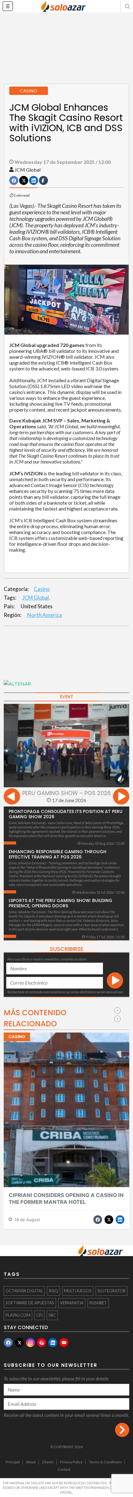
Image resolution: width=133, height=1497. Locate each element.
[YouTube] (63, 1342)
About (31, 1462)
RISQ (53, 1290)
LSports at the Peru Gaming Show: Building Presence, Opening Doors (60, 903)
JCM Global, (36, 597)
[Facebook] (8, 1342)
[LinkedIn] (52, 1342)
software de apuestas (30, 1302)
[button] (127, 6)
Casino (42, 589)
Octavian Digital (24, 1290)
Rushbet (98, 1302)
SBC (52, 1315)
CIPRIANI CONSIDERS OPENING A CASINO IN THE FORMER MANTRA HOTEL (66, 1198)
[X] (19, 1342)
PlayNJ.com (18, 1315)
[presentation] (12, 797)
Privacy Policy (71, 1462)
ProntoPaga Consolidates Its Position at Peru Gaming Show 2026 (65, 814)
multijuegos (78, 1290)
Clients (48, 1462)
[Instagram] (30, 1342)
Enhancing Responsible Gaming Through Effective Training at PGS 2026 (57, 854)
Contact (64, 1469)
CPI (39, 1315)
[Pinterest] (41, 1342)
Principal (13, 1462)
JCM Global (28, 170)
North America (44, 615)
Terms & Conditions (105, 1462)
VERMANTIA (72, 1302)
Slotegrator (111, 1290)
